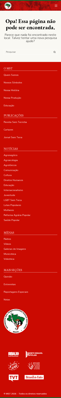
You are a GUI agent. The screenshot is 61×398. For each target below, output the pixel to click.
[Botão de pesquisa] (54, 52)
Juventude (9, 195)
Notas (7, 299)
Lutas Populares (12, 205)
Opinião (8, 276)
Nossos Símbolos (13, 82)
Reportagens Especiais (16, 292)
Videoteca (9, 259)
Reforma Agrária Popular (17, 215)
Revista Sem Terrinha (15, 122)
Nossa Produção (12, 98)
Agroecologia (11, 160)
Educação (9, 105)
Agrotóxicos (10, 165)
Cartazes (8, 129)
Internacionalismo (13, 190)
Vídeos (7, 244)
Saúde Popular (12, 220)
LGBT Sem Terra (13, 200)
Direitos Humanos (13, 180)
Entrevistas (10, 284)
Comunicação (11, 170)
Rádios (7, 239)
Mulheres (9, 210)
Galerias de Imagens (15, 249)
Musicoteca (10, 254)
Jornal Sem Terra (13, 137)
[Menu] (56, 5)
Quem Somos (11, 75)
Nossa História (11, 90)
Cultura (8, 175)
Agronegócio (10, 155)
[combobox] (28, 52)
